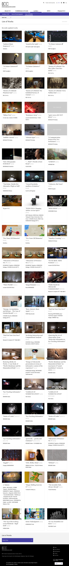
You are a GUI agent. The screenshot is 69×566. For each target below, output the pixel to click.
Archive (35, 11)
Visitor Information (50, 2)
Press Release (57, 549)
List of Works (29, 14)
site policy (11, 564)
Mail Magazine (57, 551)
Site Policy (56, 555)
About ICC (7, 11)
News (55, 547)
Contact (55, 553)
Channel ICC (61, 11)
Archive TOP (5, 14)
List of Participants (17, 14)
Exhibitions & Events (21, 11)
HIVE (48, 11)
